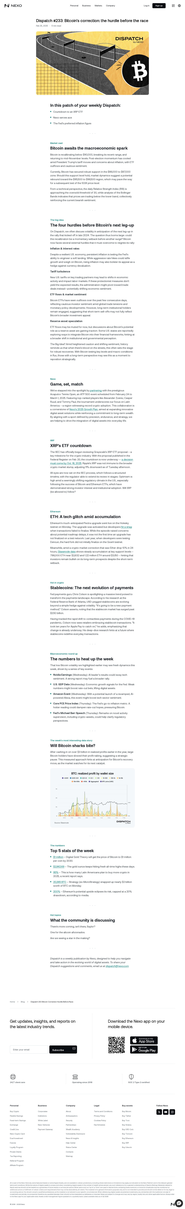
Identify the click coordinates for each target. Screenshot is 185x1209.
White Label (43, 1120)
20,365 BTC (59, 881)
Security (69, 1120)
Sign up (159, 5)
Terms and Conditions (103, 1111)
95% (55, 872)
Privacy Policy (99, 1116)
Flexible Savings (16, 1116)
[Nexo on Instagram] (172, 1112)
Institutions (42, 1116)
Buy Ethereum (127, 1138)
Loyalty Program (16, 1147)
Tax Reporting (16, 1156)
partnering (96, 390)
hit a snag (126, 526)
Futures (13, 1143)
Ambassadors (71, 1116)
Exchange (14, 1125)
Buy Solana (126, 1125)
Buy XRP (125, 1143)
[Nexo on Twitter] (159, 1112)
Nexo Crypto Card (17, 1134)
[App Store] (144, 1040)
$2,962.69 (58, 866)
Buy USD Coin (127, 1129)
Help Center (71, 1143)
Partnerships (71, 1125)
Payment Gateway (45, 1129)
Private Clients (15, 1152)
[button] (179, 1203)
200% (56, 891)
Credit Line (14, 1129)
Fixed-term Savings (18, 1120)
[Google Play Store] (144, 1049)
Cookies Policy (100, 1120)
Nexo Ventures (44, 1125)
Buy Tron (126, 1120)
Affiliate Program (16, 1165)
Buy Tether (126, 1116)
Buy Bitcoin (126, 1111)
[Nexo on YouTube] (166, 1112)
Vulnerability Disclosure (75, 1134)
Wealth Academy (73, 1129)
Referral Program (17, 1161)
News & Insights (72, 1138)
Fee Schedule (99, 1125)
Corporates (42, 1111)
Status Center (71, 1147)
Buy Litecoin (127, 1147)
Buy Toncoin (127, 1134)
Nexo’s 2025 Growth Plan (83, 409)
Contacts (69, 1152)
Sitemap (69, 1156)
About (68, 1111)
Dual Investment (16, 1138)
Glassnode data (67, 551)
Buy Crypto (14, 1111)
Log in (146, 5)
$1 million (58, 856)
